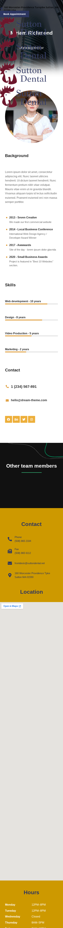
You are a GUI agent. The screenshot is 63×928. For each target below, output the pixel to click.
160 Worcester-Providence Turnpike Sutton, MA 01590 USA (31, 9)
